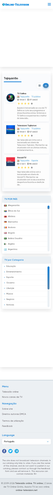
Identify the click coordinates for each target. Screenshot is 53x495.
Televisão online (10, 392)
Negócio (10, 299)
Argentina (12, 249)
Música (9, 294)
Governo (10, 283)
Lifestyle (10, 288)
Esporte (10, 277)
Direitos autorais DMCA (14, 414)
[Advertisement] (26, 38)
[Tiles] (39, 85)
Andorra (11, 227)
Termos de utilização (13, 421)
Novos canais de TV (12, 397)
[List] (46, 85)
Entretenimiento (14, 272)
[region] (26, 228)
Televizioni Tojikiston (26, 126)
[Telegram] (17, 451)
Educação (11, 266)
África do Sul (14, 211)
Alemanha (13, 222)
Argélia (11, 244)
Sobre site (7, 409)
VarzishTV (21, 158)
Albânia (11, 216)
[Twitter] (10, 451)
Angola (11, 233)
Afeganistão (14, 205)
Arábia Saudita (15, 238)
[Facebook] (4, 451)
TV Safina (21, 94)
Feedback (7, 426)
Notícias (10, 305)
